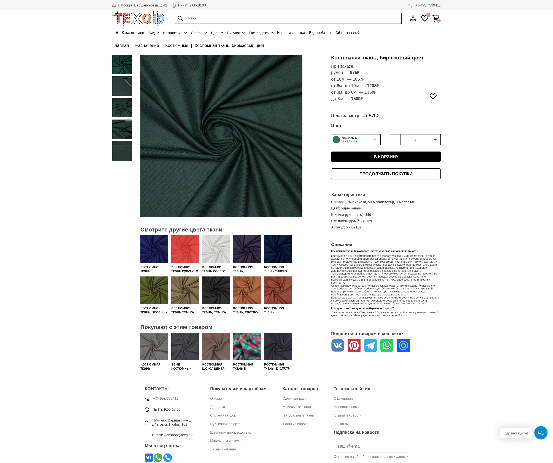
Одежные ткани (295, 398)
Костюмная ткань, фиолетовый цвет (244, 273)
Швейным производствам (231, 432)
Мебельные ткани (297, 407)
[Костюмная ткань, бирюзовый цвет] (122, 64)
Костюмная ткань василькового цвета (152, 273)
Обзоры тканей (347, 33)
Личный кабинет (223, 449)
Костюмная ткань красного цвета (184, 271)
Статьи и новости (348, 415)
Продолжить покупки (385, 173)
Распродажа (259, 33)
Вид (152, 33)
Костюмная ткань (150, 366)
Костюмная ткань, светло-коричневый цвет (246, 314)
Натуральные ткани (298, 415)
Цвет (215, 33)
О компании (343, 398)
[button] (356, 139)
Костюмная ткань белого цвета (213, 271)
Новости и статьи (291, 33)
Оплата (216, 398)
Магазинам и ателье (226, 441)
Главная (120, 45)
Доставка (217, 407)
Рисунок (234, 33)
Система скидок (223, 415)
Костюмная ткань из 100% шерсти (277, 368)
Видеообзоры (320, 33)
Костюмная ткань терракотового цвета (277, 314)
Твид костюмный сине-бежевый (184, 368)
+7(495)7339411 (428, 5)
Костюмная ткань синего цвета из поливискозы (276, 273)
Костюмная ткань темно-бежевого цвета (182, 314)
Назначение (173, 33)
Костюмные (176, 45)
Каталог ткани (132, 33)
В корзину (386, 156)
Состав (197, 33)
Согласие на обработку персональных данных (371, 456)
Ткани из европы (296, 424)
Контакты (341, 424)
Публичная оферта (225, 424)
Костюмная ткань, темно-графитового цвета (214, 314)
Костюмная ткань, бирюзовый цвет (229, 45)
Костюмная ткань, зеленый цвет (154, 312)
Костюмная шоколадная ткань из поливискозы (214, 370)
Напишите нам (346, 407)
